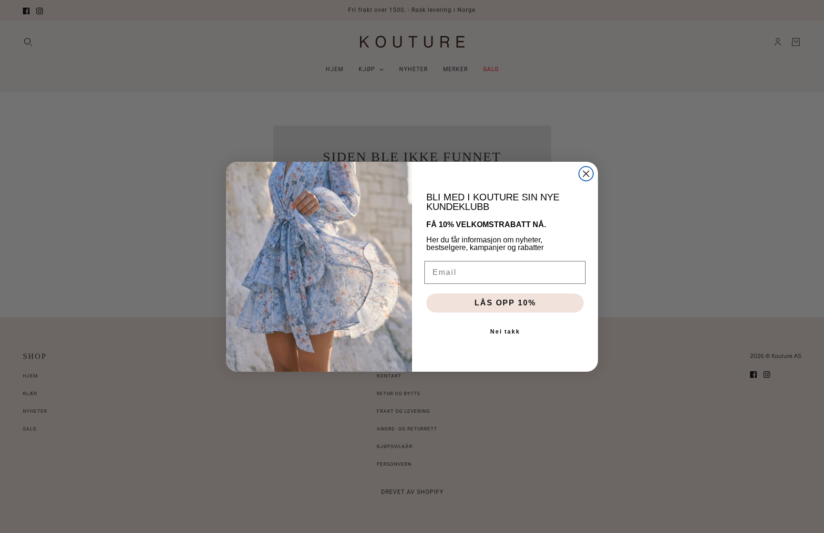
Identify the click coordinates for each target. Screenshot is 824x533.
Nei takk (505, 331)
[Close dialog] (586, 174)
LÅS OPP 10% (505, 303)
